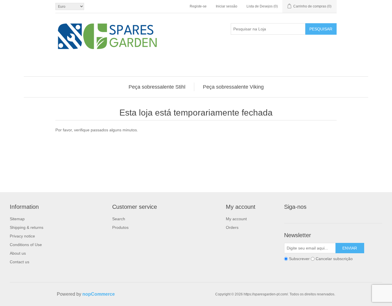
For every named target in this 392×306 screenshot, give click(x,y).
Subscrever (299, 258)
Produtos (120, 227)
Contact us (19, 262)
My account (236, 219)
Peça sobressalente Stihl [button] (157, 87)
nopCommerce (98, 294)
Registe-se (198, 6)
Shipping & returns (26, 227)
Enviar (349, 248)
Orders (232, 227)
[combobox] (268, 29)
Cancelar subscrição (334, 258)
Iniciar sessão (226, 6)
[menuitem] (157, 87)
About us (18, 253)
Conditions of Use (26, 244)
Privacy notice (22, 236)
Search (118, 219)
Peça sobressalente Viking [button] (233, 87)
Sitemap (17, 219)
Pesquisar (320, 29)
